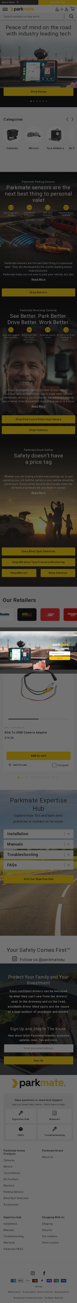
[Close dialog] (75, 633)
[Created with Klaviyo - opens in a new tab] (38, 671)
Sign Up (59, 658)
